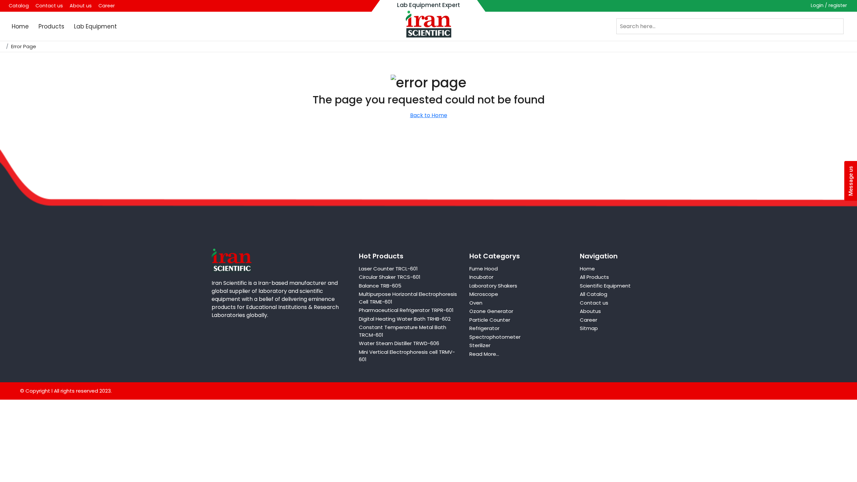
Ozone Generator (491, 311)
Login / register (829, 5)
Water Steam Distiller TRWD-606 (399, 343)
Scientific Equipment (605, 285)
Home (20, 26)
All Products (594, 276)
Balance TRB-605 (380, 285)
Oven (475, 302)
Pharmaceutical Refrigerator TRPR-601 (406, 310)
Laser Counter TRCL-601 (388, 268)
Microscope (483, 294)
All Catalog (593, 294)
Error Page (23, 46)
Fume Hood (483, 268)
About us (81, 5)
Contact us (49, 5)
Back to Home (428, 115)
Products (51, 26)
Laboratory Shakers (493, 285)
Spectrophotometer (495, 336)
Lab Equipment (95, 26)
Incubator (481, 276)
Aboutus (590, 311)
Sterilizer (479, 345)
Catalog (19, 5)
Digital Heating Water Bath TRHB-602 (405, 318)
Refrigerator (484, 328)
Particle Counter (489, 319)
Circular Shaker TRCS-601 (389, 276)
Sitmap (589, 328)
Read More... (484, 353)
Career (106, 5)
